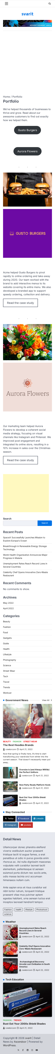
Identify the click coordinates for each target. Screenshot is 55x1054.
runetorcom (11, 749)
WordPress (9, 1045)
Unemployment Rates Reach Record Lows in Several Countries (32, 930)
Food (5, 632)
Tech (5, 676)
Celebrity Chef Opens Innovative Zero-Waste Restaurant (34, 947)
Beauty (6, 621)
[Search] (49, 3)
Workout (7, 692)
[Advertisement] (27, 59)
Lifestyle (7, 654)
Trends (6, 687)
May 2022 (8, 603)
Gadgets (7, 638)
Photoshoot (41, 909)
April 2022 (8, 608)
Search (7, 518)
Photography (9, 660)
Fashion (7, 627)
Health (6, 649)
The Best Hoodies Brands (18, 745)
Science (7, 665)
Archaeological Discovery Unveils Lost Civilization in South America (34, 964)
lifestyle (28, 909)
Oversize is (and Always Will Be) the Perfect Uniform (34, 770)
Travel (6, 682)
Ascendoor (20, 1041)
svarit (27, 14)
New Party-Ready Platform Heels (34, 785)
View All (46, 700)
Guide (6, 643)
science (7, 914)
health (18, 909)
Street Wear (9, 671)
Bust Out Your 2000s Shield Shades (24, 1023)
